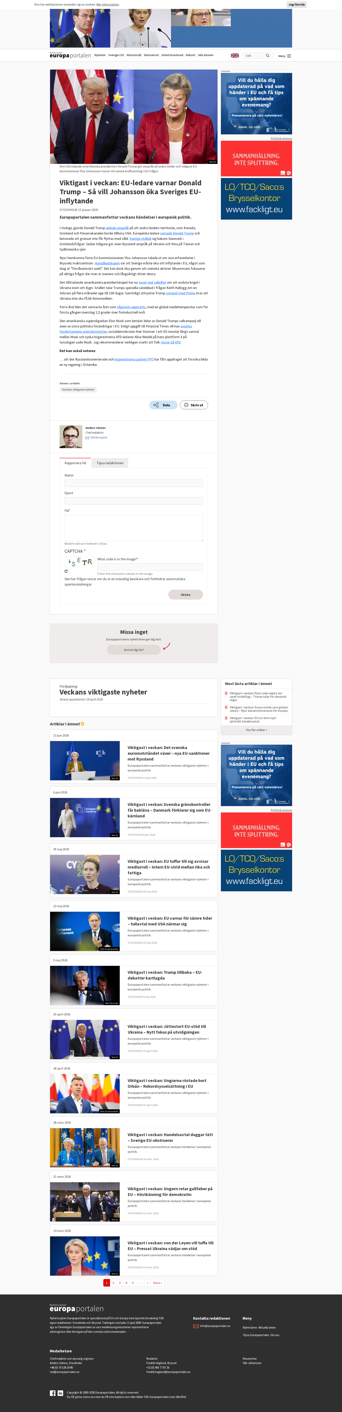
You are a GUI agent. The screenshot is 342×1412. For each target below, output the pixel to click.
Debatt (191, 55)
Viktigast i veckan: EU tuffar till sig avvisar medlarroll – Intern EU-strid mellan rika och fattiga (169, 866)
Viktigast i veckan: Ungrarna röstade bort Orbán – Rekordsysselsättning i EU (167, 1083)
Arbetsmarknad (172, 55)
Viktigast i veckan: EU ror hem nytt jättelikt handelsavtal (253, 719)
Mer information (107, 4)
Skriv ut (197, 405)
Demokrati (151, 55)
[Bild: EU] (85, 760)
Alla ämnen (205, 55)
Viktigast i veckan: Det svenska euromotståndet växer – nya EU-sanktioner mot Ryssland (169, 753)
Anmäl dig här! (134, 650)
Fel (67, 510)
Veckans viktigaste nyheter (78, 389)
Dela (166, 405)
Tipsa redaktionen (110, 463)
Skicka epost (98, 437)
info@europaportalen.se (215, 1326)
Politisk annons (281, 138)
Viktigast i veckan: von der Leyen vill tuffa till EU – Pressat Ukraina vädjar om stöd (171, 1245)
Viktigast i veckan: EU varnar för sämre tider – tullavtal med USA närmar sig (170, 921)
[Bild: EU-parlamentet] (85, 931)
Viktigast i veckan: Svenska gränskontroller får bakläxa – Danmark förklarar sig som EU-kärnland (170, 810)
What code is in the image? (117, 559)
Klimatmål (134, 55)
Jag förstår (296, 4)
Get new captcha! (66, 571)
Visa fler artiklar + (256, 730)
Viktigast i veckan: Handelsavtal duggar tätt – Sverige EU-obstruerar (170, 1137)
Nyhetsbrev (250, 1327)
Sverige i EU (116, 55)
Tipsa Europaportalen (256, 1335)
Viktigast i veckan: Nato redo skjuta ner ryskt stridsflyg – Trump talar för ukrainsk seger (258, 697)
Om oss (274, 1335)
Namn (69, 475)
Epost (69, 493)
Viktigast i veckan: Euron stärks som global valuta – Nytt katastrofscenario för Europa (259, 709)
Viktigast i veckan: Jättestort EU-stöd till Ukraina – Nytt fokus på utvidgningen (167, 1029)
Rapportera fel (75, 463)
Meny (282, 56)
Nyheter (100, 55)
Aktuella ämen (267, 1327)
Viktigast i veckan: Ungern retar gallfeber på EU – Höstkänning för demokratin (170, 1191)
